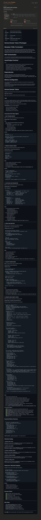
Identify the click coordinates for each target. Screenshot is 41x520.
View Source (34, 28)
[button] (17, 23)
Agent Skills (5, 6)
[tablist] (6, 16)
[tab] (6, 13)
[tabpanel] (23, 18)
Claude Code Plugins (9, 2)
